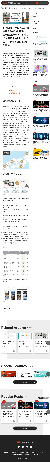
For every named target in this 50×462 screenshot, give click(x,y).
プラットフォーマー (37, 28)
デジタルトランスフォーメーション (18, 311)
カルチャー (35, 21)
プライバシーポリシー (17, 454)
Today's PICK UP (26, 49)
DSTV (37, 3)
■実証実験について (13, 90)
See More (25, 382)
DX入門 (34, 19)
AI (33, 26)
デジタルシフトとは (24, 452)
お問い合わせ (42, 452)
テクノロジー (35, 23)
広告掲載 (27, 454)
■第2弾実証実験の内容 (14, 93)
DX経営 (34, 16)
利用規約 (34, 454)
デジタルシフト (6, 311)
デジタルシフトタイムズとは (10, 452)
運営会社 (34, 452)
